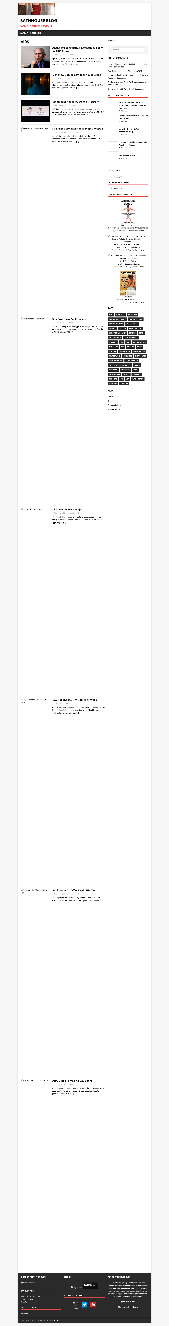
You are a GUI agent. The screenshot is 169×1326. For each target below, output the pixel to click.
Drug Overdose (130, 338)
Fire (121, 342)
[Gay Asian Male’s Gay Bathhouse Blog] (28, 1283)
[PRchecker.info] (128, 1302)
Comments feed (114, 405)
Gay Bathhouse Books (30, 33)
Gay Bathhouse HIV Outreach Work (74, 700)
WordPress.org (114, 409)
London (112, 351)
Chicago (122, 328)
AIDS (111, 315)
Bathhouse (132, 315)
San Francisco (132, 361)
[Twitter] (84, 1305)
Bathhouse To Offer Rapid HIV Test (74, 890)
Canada (112, 328)
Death (141, 333)
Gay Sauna (113, 347)
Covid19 (132, 333)
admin (72, 55)
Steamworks (114, 374)
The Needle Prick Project (68, 509)
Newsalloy (25, 1313)
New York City (139, 351)
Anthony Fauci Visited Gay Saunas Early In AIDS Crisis (77, 49)
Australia (120, 315)
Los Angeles (125, 351)
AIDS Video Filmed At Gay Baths (72, 1080)
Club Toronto (135, 328)
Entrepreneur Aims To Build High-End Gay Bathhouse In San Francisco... (132, 105)
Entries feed (112, 401)
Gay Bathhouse (139, 342)
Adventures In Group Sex (30, 1297)
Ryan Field (24, 1302)
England (113, 342)
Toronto (113, 379)
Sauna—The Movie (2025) (131, 71)
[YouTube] (93, 1305)
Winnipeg (113, 383)
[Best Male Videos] (90, 1287)
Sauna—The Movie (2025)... (131, 155)
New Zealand (114, 356)
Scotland (113, 370)
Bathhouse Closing (117, 319)
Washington (138, 379)
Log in (110, 397)
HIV (122, 347)
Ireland (130, 347)
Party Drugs (140, 356)
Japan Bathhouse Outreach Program (75, 101)
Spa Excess (125, 370)
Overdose (128, 356)
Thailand (137, 374)
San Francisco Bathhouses (69, 319)
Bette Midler (132, 324)
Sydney (126, 374)
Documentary (115, 338)
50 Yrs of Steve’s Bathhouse (132, 89)
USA (127, 379)
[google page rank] (128, 1307)
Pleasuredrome (115, 361)
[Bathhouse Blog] (36, 14)
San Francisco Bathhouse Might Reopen (77, 128)
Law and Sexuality (27, 1299)
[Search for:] (128, 49)
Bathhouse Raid (135, 319)
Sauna (137, 365)
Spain (135, 370)
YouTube (124, 383)
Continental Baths (117, 333)
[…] (77, 64)
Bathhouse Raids (116, 324)
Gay (128, 342)
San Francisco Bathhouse (120, 365)
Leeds (139, 347)
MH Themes (54, 1320)
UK (122, 379)
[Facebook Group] (76, 1305)
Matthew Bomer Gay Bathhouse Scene (76, 74)
